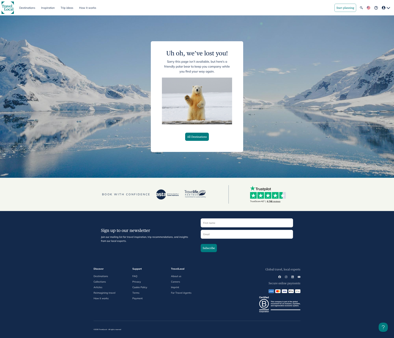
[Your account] (386, 8)
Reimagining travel (104, 292)
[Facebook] (279, 277)
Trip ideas (67, 8)
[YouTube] (299, 277)
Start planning (345, 7)
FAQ (134, 276)
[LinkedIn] (292, 277)
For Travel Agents (181, 292)
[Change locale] (368, 8)
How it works (87, 8)
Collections (100, 281)
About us (176, 276)
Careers (175, 281)
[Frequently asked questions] (376, 8)
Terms (135, 292)
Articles (98, 287)
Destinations (101, 276)
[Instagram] (286, 277)
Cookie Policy (139, 287)
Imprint (175, 287)
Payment (137, 298)
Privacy (136, 281)
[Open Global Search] (361, 7)
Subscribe (209, 248)
